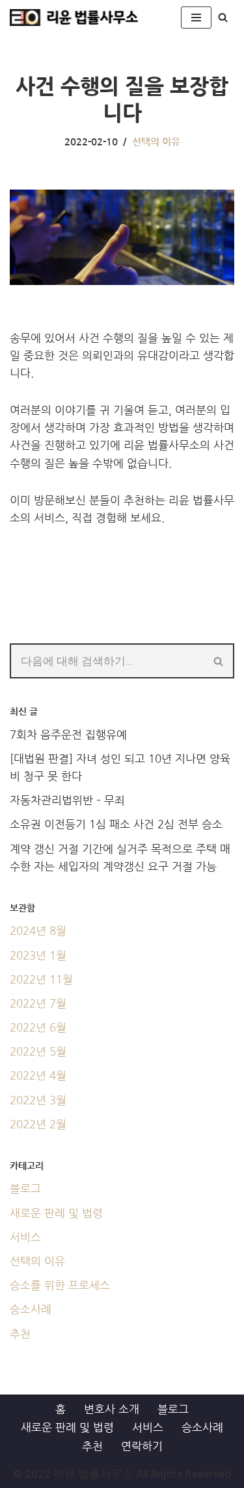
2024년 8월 (38, 930)
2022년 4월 (38, 1075)
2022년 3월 (38, 1100)
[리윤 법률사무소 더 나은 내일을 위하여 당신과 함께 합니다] (75, 17)
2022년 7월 (38, 1003)
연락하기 (142, 1446)
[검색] (223, 17)
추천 (20, 1333)
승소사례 (30, 1309)
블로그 (25, 1188)
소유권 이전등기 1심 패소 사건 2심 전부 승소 (116, 824)
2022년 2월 (38, 1124)
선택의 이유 (156, 142)
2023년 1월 (38, 955)
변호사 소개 (111, 1409)
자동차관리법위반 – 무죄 (67, 800)
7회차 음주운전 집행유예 (68, 734)
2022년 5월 (38, 1051)
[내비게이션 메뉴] (196, 17)
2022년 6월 (38, 1027)
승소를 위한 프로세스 (60, 1285)
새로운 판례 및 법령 (56, 1213)
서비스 (25, 1237)
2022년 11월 (41, 979)
